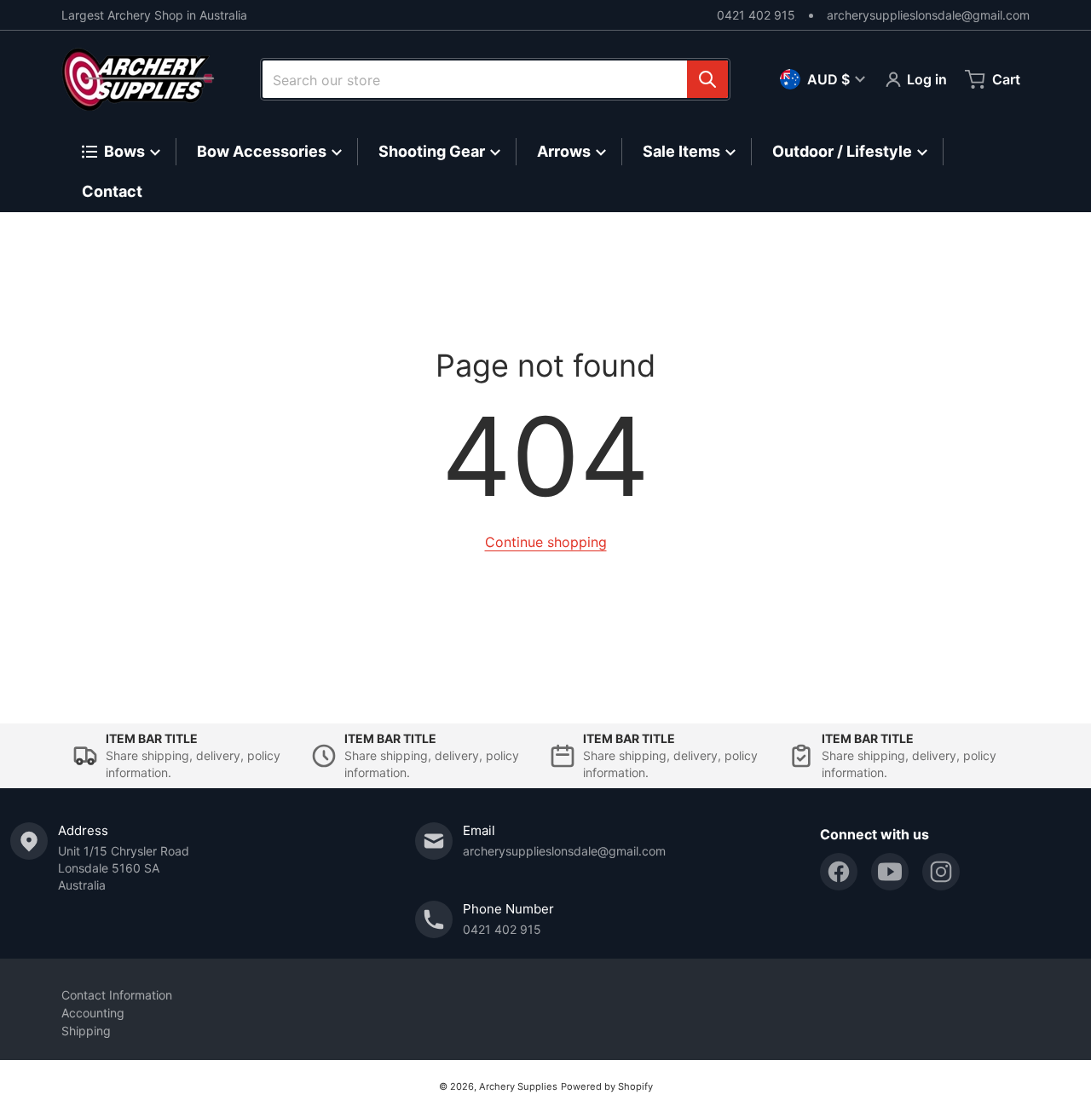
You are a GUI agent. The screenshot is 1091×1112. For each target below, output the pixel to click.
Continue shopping (546, 541)
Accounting (92, 1012)
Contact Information (116, 995)
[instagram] (941, 871)
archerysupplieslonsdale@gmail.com (928, 15)
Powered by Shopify (607, 1086)
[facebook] (838, 871)
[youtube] (890, 871)
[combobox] (495, 79)
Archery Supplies (518, 1086)
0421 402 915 (756, 15)
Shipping (86, 1030)
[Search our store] (707, 79)
